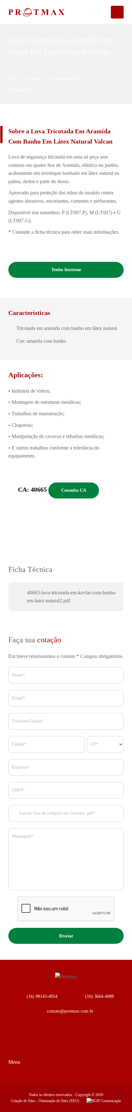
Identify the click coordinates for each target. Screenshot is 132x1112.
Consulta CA (73, 490)
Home (13, 78)
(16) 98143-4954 (42, 996)
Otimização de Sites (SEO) (58, 1101)
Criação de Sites (23, 1101)
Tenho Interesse (66, 269)
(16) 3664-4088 (99, 996)
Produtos (35, 78)
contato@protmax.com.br (70, 1011)
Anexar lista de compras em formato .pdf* (56, 813)
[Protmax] (25, 12)
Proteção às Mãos (67, 78)
